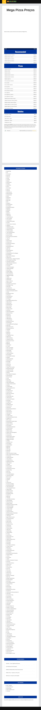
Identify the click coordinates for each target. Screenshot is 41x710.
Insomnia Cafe (9, 435)
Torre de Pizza (9, 351)
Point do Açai (8, 433)
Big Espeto (8, 446)
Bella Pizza (8, 198)
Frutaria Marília (9, 528)
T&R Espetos (8, 515)
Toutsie (7, 276)
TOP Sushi (8, 497)
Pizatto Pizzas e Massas (10, 624)
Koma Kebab (8, 587)
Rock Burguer (8, 254)
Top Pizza (8, 237)
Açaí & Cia (8, 451)
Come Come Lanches (10, 625)
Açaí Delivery (8, 637)
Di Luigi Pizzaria (9, 401)
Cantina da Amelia (9, 358)
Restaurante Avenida (10, 485)
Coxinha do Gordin (9, 369)
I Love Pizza (8, 571)
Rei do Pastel (8, 586)
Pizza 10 (8, 189)
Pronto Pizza (8, 482)
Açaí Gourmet (8, 182)
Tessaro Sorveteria (9, 511)
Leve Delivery (8, 551)
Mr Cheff (8, 346)
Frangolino (8, 329)
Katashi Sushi (8, 279)
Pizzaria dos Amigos (10, 483)
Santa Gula (8, 325)
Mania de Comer (9, 442)
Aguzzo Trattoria (9, 280)
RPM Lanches (8, 419)
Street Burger (8, 350)
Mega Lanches (9, 301)
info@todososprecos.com (28, 699)
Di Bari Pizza (8, 257)
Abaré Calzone (9, 192)
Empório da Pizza (9, 424)
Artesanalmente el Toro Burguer (12, 253)
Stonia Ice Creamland (10, 575)
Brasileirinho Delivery (10, 207)
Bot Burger (8, 361)
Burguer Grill (8, 574)
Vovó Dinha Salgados (10, 473)
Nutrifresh (8, 604)
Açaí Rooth (8, 310)
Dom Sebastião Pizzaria (10, 487)
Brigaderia (8, 208)
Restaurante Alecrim (10, 328)
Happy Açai (8, 529)
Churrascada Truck (9, 536)
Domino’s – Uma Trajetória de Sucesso (13, 663)
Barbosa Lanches (9, 492)
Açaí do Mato (8, 526)
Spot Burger (8, 580)
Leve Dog (8, 615)
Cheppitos (8, 225)
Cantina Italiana (9, 532)
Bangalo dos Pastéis (10, 439)
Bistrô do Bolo (9, 305)
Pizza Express (8, 425)
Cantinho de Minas (9, 457)
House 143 (8, 618)
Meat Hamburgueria (10, 382)
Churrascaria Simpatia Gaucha (11, 290)
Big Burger (8, 333)
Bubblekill (8, 210)
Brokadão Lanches (9, 493)
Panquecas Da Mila (9, 514)
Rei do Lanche (8, 476)
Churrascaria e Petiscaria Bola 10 (12, 592)
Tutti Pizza (8, 247)
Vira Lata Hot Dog (9, 594)
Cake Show (8, 621)
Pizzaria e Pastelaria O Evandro (12, 560)
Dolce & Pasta (9, 282)
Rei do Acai (8, 314)
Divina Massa (8, 535)
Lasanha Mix (8, 649)
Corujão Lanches (9, 415)
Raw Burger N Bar (9, 285)
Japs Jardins (8, 269)
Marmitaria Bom (9, 296)
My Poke (8, 639)
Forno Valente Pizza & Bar (11, 260)
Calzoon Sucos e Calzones (11, 223)
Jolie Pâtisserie (9, 633)
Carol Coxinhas (9, 218)
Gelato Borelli (8, 462)
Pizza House (8, 394)
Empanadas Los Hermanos (11, 283)
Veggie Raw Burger (9, 275)
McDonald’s (8, 173)
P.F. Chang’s (8, 298)
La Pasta (7, 555)
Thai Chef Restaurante (10, 232)
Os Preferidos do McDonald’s (11, 666)
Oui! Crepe (8, 448)
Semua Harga (8, 688)
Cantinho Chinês (9, 508)
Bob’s (7, 201)
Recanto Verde (9, 614)
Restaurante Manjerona (10, 629)
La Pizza (7, 239)
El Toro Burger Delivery (10, 582)
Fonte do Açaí (8, 303)
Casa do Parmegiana (10, 267)
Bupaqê (7, 211)
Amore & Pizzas (9, 235)
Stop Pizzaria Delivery (10, 643)
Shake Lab (8, 576)
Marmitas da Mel (9, 501)
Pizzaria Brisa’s (9, 567)
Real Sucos (8, 332)
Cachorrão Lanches (9, 475)
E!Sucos (7, 186)
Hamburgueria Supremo (10, 426)
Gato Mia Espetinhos (10, 311)
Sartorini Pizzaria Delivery (11, 408)
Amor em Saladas (9, 272)
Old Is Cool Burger (9, 347)
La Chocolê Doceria (10, 518)
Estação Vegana (9, 271)
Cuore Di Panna (9, 635)
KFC (7, 172)
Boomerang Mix (9, 204)
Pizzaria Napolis (9, 646)
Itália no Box (8, 317)
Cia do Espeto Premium (10, 355)
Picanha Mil (8, 590)
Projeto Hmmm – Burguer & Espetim (13, 258)
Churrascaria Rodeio (10, 610)
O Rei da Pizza (9, 397)
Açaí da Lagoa (8, 530)
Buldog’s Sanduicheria (10, 578)
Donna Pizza (8, 185)
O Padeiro (8, 626)
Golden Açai (8, 315)
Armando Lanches (9, 490)
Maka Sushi (8, 547)
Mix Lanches (8, 557)
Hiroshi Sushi (8, 455)
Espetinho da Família (10, 461)
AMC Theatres (9, 685)
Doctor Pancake (9, 264)
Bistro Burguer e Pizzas (10, 653)
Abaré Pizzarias (9, 193)
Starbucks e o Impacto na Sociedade (12, 675)
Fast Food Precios (9, 686)
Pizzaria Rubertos (9, 250)
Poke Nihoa (8, 603)
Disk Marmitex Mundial (10, 289)
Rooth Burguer (9, 322)
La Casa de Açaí (9, 319)
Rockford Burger (9, 579)
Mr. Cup (7, 632)
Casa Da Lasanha (9, 601)
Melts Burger (8, 380)
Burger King (8, 171)
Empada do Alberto (10, 611)
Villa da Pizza (8, 572)
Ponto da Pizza (9, 411)
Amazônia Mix (9, 640)
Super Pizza (8, 565)
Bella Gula (8, 248)
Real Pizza (8, 471)
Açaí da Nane (8, 519)
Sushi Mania (8, 389)
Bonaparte (8, 203)
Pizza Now (8, 379)
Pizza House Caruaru (10, 340)
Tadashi (7, 558)
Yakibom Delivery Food (10, 539)
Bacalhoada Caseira (10, 293)
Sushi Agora (8, 542)
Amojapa (8, 183)
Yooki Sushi (8, 593)
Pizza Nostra (8, 596)
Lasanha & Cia (8, 418)
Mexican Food (9, 651)
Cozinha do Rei (9, 510)
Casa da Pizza (8, 219)
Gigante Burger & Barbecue (11, 262)
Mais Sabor (8, 286)
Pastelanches (8, 537)
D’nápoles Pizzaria (9, 339)
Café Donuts (8, 215)
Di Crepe (8, 533)
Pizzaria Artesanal (9, 647)
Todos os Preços (11, 1)
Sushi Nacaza (8, 410)
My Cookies (8, 187)
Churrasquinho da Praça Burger (12, 324)
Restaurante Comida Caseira (11, 421)
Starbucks (8, 176)
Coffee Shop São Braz (10, 228)
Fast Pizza (8, 561)
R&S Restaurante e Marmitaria (11, 512)
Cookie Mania (9, 548)
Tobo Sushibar (9, 458)
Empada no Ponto (9, 524)
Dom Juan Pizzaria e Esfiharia (11, 236)
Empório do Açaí (9, 312)
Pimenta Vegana (9, 554)
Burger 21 (8, 212)
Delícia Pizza (8, 251)
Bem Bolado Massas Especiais (11, 553)
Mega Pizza (8, 336)
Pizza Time (8, 569)
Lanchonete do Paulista (10, 499)
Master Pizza (8, 564)
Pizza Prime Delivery (10, 562)
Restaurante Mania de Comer (11, 417)
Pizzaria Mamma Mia (10, 550)
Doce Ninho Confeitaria (10, 544)
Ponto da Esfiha (9, 233)
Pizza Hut (8, 175)
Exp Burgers (8, 365)
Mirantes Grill (8, 242)
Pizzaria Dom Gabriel (10, 399)
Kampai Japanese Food (10, 387)
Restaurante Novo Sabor (10, 589)
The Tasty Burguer (9, 507)
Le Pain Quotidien (9, 230)
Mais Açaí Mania (9, 337)
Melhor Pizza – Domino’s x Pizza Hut (12, 672)
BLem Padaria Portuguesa (11, 373)
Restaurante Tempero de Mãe (11, 504)
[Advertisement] (20, 22)
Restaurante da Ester (10, 368)
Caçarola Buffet (9, 500)
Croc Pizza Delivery (10, 642)
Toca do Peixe (8, 467)
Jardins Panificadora (10, 437)
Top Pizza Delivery (9, 353)
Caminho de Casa (9, 460)
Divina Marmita (9, 375)
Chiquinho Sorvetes (9, 226)
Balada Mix (8, 197)
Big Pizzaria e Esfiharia (10, 255)
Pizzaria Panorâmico (10, 600)
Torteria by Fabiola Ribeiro (11, 608)
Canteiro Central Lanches (11, 383)
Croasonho (8, 265)
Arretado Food (9, 287)
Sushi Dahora (8, 540)
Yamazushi (8, 478)
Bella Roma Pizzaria (10, 321)
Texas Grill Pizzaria (9, 486)
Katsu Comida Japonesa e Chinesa (12, 454)
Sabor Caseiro (9, 628)
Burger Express (9, 429)
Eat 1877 (8, 222)
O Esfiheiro (8, 414)
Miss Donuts (8, 244)
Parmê (7, 378)
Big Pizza (8, 342)
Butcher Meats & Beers (10, 436)
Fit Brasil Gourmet (9, 273)
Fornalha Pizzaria (9, 390)
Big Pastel (8, 496)
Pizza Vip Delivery (9, 644)
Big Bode (8, 343)
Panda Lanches (9, 465)
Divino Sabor (8, 344)
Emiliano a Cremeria (10, 607)
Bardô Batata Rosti (9, 246)
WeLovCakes (8, 307)
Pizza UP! (8, 568)
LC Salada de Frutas (9, 335)
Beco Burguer (8, 354)
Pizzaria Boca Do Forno (10, 468)
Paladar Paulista (9, 503)
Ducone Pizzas (9, 392)
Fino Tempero (8, 443)
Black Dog (8, 200)
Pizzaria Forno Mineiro (10, 243)
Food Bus (8, 385)
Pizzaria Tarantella (9, 371)
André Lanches (9, 412)
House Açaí (8, 543)
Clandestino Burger (9, 505)
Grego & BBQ (8, 489)
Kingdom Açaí (8, 278)
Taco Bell (8, 179)
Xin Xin (7, 630)
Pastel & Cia (8, 494)
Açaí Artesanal (9, 194)
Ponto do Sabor (9, 376)
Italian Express (9, 318)
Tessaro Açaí (8, 525)
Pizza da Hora (9, 360)
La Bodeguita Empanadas (11, 636)
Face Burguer (8, 617)
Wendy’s (8, 180)
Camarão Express (9, 217)
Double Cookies (9, 308)
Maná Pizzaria (9, 240)
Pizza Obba (8, 472)
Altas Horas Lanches (10, 393)
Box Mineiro (8, 205)
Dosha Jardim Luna (9, 612)
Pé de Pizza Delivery (10, 650)
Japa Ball (8, 479)
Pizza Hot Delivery (9, 599)
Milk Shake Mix (9, 304)
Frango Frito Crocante (10, 367)
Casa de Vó (8, 362)
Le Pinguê (8, 464)
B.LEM (7, 196)
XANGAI (8, 372)
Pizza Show (8, 400)
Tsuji (7, 480)
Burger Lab (8, 214)
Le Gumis (8, 330)
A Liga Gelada (8, 297)
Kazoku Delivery (9, 422)
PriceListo (34, 130)
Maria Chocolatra (9, 348)
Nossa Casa (8, 364)
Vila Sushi (8, 190)
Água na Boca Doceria (10, 517)
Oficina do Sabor (9, 583)
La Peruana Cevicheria (10, 261)
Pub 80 (7, 292)
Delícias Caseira (9, 430)
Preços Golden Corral (10, 689)
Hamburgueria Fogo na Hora (11, 300)
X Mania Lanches (9, 428)
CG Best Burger (9, 386)
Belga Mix (8, 447)
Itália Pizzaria (8, 597)
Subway (7, 178)
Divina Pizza (8, 407)
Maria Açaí (8, 450)
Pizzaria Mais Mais (9, 396)
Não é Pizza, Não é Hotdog (11, 453)
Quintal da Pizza (9, 622)
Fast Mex (8, 585)
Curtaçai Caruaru (9, 546)
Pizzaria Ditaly (9, 469)
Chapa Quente (9, 619)
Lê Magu (8, 440)
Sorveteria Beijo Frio (10, 605)
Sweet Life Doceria (9, 326)
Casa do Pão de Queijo (10, 221)
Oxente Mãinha (9, 444)
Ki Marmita (8, 294)
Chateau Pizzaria (9, 229)
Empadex (8, 357)
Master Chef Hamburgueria (11, 432)
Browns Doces (9, 522)
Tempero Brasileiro (9, 268)
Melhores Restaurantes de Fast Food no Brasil (14, 669)
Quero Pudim (8, 521)
